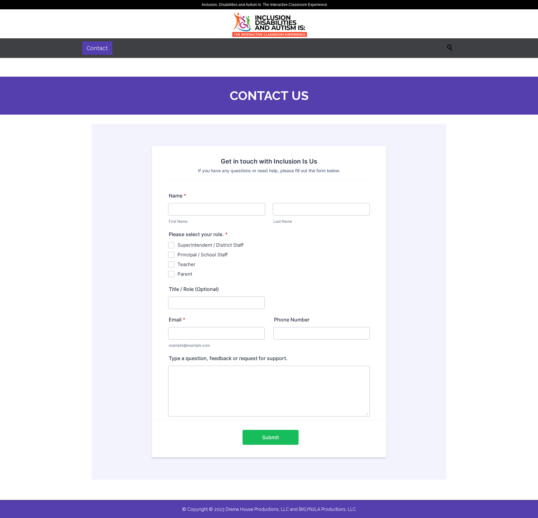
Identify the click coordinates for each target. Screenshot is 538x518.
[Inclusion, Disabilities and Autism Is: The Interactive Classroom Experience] (269, 23)
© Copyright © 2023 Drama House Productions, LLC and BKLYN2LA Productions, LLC (269, 509)
